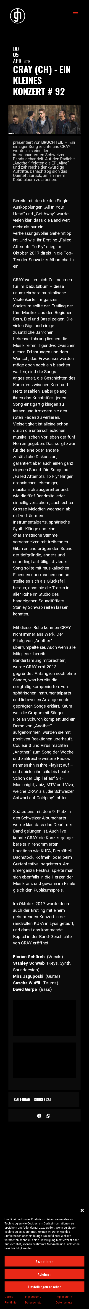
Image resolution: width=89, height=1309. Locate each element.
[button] (82, 1210)
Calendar (22, 1099)
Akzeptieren (44, 1261)
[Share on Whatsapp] (48, 1115)
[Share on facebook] (39, 1115)
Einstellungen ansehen (44, 1286)
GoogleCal (43, 1099)
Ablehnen (44, 1274)
